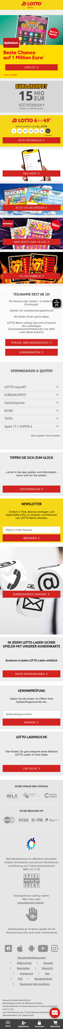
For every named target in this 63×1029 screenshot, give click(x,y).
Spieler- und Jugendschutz (30, 342)
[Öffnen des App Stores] (20, 949)
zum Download (30, 489)
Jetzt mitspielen (30, 140)
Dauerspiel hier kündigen (35, 984)
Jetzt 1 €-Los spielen (30, 207)
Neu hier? (30, 173)
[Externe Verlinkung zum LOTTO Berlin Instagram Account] (54, 949)
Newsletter (23, 968)
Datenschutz (24, 963)
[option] (31, 46)
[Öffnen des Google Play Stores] (31, 949)
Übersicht (47, 968)
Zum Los (30, 67)
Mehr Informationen (30, 674)
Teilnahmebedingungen (31, 957)
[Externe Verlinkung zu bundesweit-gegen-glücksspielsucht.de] (31, 914)
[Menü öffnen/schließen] (8, 1024)
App (47, 973)
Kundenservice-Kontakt (30, 594)
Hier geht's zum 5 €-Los (30, 242)
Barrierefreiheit (43, 978)
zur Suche (30, 768)
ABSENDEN (30, 538)
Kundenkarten (30, 352)
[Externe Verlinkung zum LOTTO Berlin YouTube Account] (43, 949)
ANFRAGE (30, 722)
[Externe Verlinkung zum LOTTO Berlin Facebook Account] (8, 949)
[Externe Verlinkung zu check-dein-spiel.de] (31, 881)
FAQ (20, 978)
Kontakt (48, 963)
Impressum (26, 973)
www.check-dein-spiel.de (31, 902)
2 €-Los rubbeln (30, 276)
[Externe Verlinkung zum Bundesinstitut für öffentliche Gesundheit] (31, 844)
